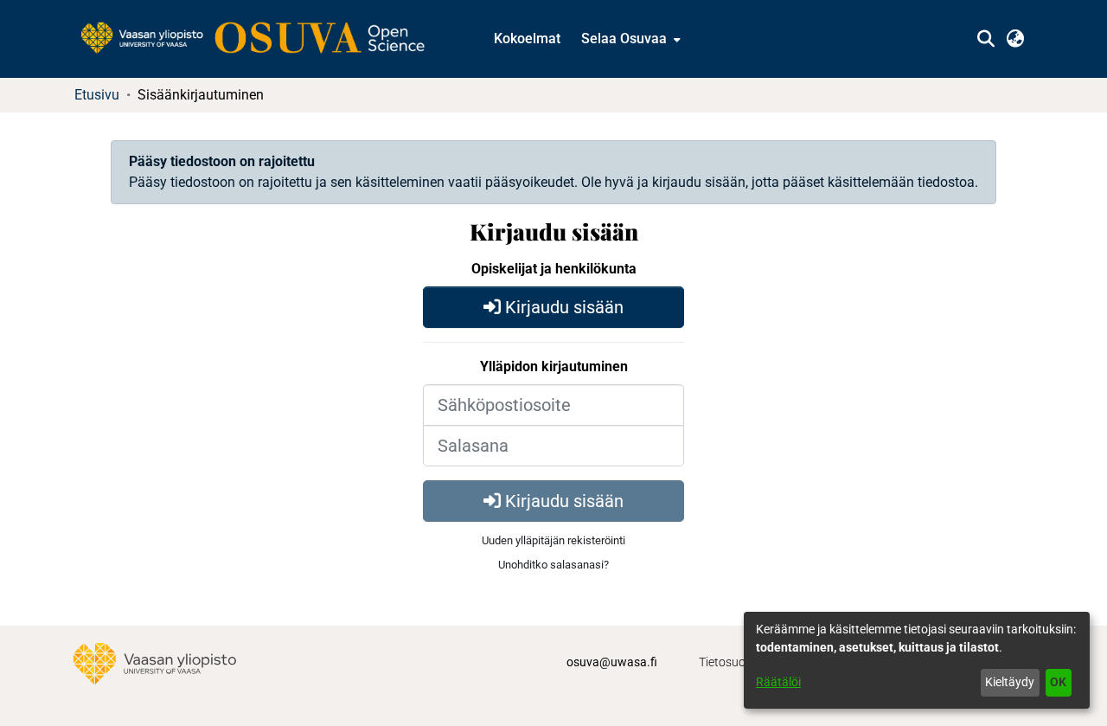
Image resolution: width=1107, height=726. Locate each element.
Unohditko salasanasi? (553, 564)
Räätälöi (778, 682)
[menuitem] (629, 39)
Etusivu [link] (96, 95)
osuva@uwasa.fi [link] (611, 662)
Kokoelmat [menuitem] (527, 38)
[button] (985, 39)
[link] (261, 39)
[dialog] (917, 660)
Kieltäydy (1009, 682)
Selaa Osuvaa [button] (624, 38)
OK (1058, 682)
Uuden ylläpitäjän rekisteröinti (553, 540)
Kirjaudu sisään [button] (562, 307)
